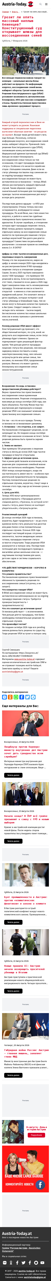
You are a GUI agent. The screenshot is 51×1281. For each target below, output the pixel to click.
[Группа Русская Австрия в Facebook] (30, 1263)
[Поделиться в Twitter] (27, 697)
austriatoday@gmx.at (35, 1277)
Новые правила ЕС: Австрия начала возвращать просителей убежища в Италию (22, 931)
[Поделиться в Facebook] (21, 697)
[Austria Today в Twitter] (24, 1263)
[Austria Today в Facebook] (17, 1263)
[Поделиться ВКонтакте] (4, 697)
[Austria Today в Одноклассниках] (11, 1263)
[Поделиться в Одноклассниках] (10, 697)
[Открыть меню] (46, 4)
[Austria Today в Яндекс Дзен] (36, 1263)
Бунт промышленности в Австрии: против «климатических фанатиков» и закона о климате (23, 865)
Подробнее (36, 1135)
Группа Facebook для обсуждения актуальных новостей (25, 1148)
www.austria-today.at (24, 659)
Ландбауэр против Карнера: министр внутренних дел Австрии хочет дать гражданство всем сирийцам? (25, 713)
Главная (5, 12)
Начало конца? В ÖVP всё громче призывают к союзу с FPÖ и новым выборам (25, 784)
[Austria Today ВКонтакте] (5, 1263)
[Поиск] (40, 4)
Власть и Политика (16, 12)
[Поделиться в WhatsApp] (16, 697)
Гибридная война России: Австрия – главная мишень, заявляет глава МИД (25, 1015)
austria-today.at (26, 1271)
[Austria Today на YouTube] (42, 1263)
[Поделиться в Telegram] (33, 697)
